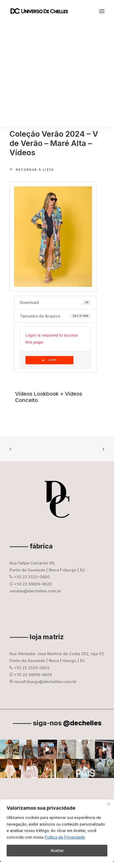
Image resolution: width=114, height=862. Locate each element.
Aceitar (57, 850)
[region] (57, 830)
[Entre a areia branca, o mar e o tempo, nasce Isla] (66, 768)
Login (52, 360)
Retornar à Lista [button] (35, 170)
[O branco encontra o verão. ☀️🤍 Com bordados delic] (47, 768)
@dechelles (82, 723)
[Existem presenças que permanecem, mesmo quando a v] (85, 768)
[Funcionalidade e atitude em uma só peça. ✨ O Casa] (85, 749)
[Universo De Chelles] (42, 11)
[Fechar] (108, 804)
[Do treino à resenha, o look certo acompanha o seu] (66, 749)
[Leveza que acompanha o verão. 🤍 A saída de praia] (9, 768)
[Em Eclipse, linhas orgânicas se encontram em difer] (28, 749)
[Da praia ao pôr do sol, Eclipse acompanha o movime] (9, 749)
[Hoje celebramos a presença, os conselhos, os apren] (104, 768)
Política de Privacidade (65, 837)
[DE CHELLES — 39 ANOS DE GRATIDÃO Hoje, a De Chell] (47, 749)
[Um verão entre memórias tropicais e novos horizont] (28, 768)
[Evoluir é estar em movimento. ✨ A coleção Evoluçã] (104, 749)
